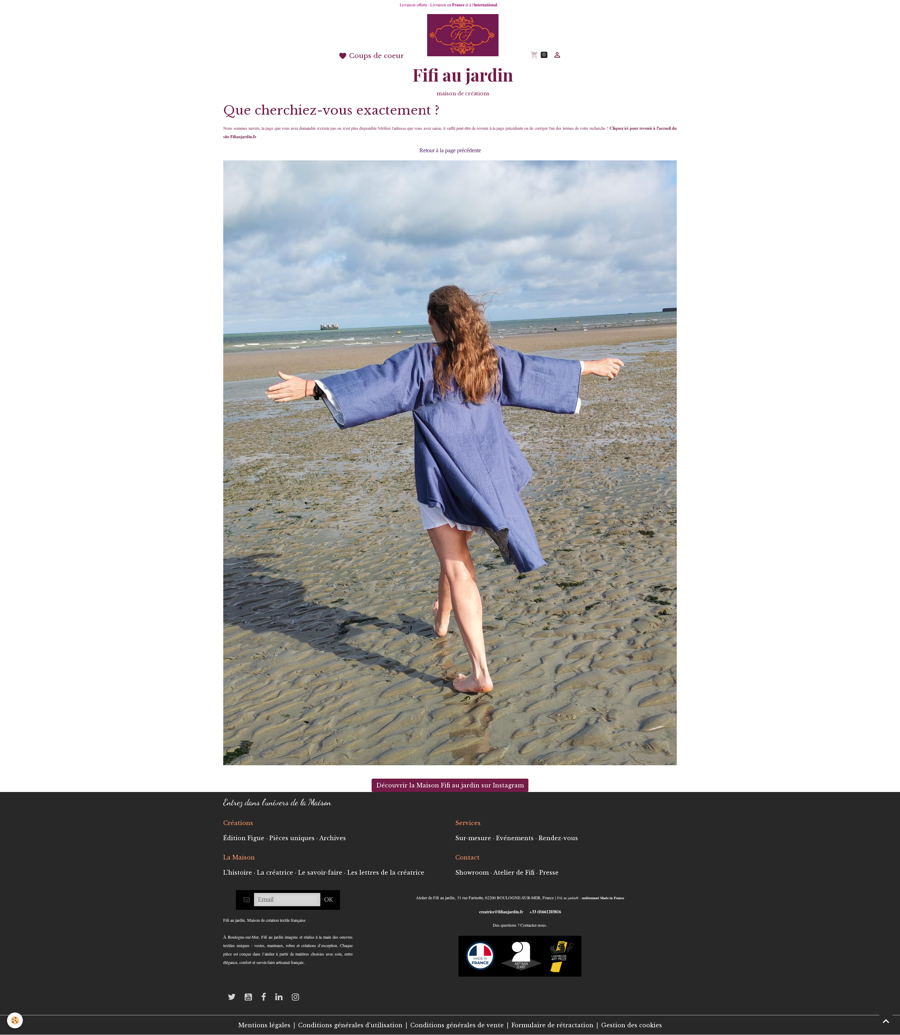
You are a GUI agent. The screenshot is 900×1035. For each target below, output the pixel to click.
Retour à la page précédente (450, 150)
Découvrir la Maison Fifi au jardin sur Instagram (450, 785)
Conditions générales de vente (457, 1025)
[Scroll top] (886, 1021)
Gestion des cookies (631, 1025)
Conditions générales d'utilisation (350, 1025)
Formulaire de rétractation (552, 1025)
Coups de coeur (375, 55)
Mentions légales (264, 1025)
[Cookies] (15, 1020)
